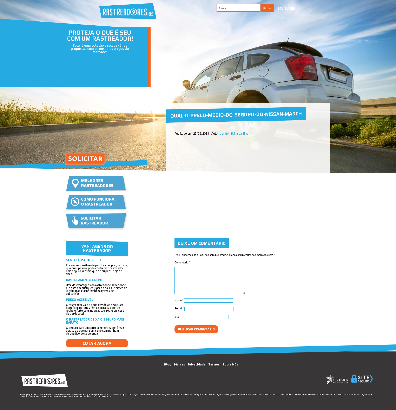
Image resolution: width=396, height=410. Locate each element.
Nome (179, 300)
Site (176, 317)
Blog (167, 364)
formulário (274, 394)
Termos (214, 364)
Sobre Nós (230, 364)
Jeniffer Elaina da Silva (234, 133)
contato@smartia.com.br (100, 396)
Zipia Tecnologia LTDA (121, 394)
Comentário (182, 262)
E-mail (179, 308)
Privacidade (196, 364)
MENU (283, 8)
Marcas (179, 364)
